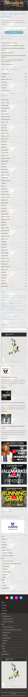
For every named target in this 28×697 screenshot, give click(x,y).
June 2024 (4, 125)
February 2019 (4, 228)
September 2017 (5, 266)
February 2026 (5, 100)
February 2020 (5, 214)
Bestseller (13, 295)
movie (14, 307)
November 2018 (5, 230)
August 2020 (4, 203)
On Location (4, 85)
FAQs (3, 582)
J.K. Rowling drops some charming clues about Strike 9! (13, 56)
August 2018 (4, 239)
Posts (5, 9)
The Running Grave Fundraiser (9, 43)
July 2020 (3, 205)
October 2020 (4, 200)
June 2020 (4, 208)
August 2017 (4, 269)
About (2, 580)
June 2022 (4, 164)
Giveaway (3, 87)
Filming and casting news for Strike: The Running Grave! (12, 60)
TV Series (18, 9)
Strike (8, 312)
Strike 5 (13, 312)
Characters (4, 544)
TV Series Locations (7, 553)
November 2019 (5, 216)
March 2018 (4, 250)
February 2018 (4, 253)
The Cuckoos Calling (12, 314)
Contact (4, 585)
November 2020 (5, 197)
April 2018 (3, 247)
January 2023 (4, 152)
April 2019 (3, 225)
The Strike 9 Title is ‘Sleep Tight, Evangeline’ (12, 45)
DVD (11, 300)
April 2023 (4, 147)
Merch (4, 577)
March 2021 (4, 189)
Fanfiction (5, 569)
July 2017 (3, 272)
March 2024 (4, 130)
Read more (4, 388)
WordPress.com (23, 695)
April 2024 (4, 127)
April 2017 (3, 280)
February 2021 (4, 191)
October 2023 (4, 139)
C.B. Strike (4, 297)
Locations (3, 547)
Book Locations (6, 550)
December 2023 (5, 136)
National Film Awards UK (19, 307)
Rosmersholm (3, 312)
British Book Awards (20, 295)
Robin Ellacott (19, 310)
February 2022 (5, 172)
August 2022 (4, 161)
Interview (16, 303)
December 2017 (5, 258)
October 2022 (4, 155)
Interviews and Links (7, 561)
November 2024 (5, 119)
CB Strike (15, 297)
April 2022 (4, 166)
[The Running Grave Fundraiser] (14, 371)
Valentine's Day (15, 319)
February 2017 (4, 286)
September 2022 (5, 158)
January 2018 (4, 255)
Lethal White (9, 307)
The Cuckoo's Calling (4, 314)
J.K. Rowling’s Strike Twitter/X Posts (11, 563)
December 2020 (5, 194)
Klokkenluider (3, 307)
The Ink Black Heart (20, 314)
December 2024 (5, 116)
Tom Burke (12, 316)
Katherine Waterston (21, 305)
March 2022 (4, 169)
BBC (10, 295)
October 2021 (4, 178)
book (16, 295)
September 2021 (5, 180)
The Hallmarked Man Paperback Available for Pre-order (13, 49)
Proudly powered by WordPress (7, 695)
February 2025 (5, 114)
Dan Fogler (8, 300)
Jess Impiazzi (10, 305)
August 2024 (4, 122)
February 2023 (5, 150)
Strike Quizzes (6, 566)
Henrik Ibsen (19, 300)
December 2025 (5, 102)
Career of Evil (10, 297)
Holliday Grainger (7, 303)
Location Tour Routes (7, 555)
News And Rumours (6, 79)
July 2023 (3, 141)
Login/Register (5, 588)
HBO (16, 300)
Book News (4, 82)
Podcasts (4, 574)
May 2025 (3, 111)
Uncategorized (5, 74)
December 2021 (5, 175)
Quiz (24, 307)
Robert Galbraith (8, 310)
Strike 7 (19, 312)
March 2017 (4, 283)
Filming (14, 300)
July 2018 (3, 241)
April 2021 (3, 186)
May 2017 (3, 278)
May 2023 (3, 144)
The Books (11, 9)
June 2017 (3, 275)
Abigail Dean (3, 295)
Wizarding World (5, 90)
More (2, 558)
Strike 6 (16, 312)
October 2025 (4, 105)
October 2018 (4, 233)
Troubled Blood (7, 319)
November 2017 (5, 261)
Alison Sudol (8, 295)
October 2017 (4, 264)
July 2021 (3, 183)
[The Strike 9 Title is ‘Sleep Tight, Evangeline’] (14, 395)
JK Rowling (15, 305)
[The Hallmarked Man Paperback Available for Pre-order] (14, 419)
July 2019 (3, 222)
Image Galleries (6, 572)
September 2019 (5, 219)
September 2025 (5, 108)
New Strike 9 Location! (7, 52)
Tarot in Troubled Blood (7, 64)
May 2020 (3, 211)
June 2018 (4, 244)
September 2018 (5, 236)
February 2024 (5, 133)
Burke (25, 295)
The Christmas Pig (23, 312)
